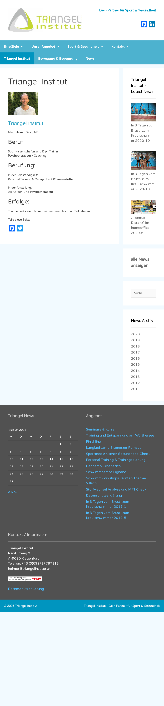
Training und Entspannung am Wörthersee (120, 435)
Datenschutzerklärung (104, 495)
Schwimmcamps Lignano (106, 472)
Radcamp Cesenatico (103, 466)
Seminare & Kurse (100, 429)
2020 (135, 334)
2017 (135, 352)
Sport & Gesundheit (83, 46)
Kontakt (118, 46)
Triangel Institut (17, 58)
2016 (135, 359)
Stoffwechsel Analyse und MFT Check (116, 489)
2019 (135, 340)
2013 (135, 377)
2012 (135, 383)
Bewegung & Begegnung (58, 58)
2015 (135, 365)
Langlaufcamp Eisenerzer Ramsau (113, 448)
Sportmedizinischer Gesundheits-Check (118, 454)
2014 (135, 371)
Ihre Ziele (11, 46)
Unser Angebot (43, 46)
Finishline (93, 442)
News (90, 58)
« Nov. (13, 492)
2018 (135, 346)
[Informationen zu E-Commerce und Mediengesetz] (25, 580)
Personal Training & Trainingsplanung (116, 460)
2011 (135, 389)
